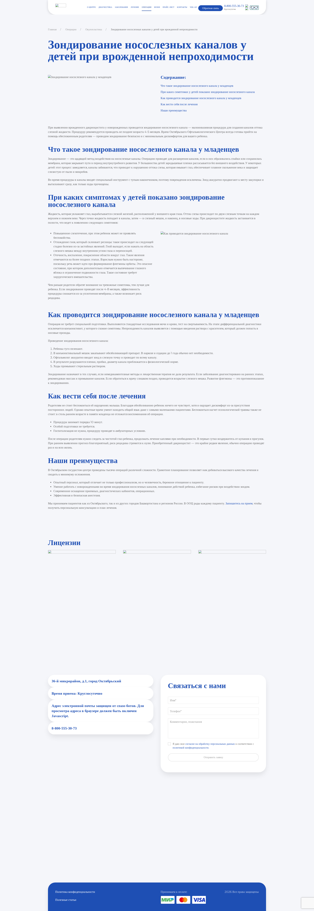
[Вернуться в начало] (60, 7)
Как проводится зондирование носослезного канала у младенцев (201, 98)
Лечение (135, 7)
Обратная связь (210, 8)
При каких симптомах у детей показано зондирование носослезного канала (208, 92)
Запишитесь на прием (239, 503)
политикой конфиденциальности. (191, 747)
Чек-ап (193, 7)
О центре (91, 7)
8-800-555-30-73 (234, 5)
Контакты (182, 7)
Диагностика (105, 7)
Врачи (157, 7)
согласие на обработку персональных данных (210, 743)
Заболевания (121, 7)
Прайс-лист (168, 7)
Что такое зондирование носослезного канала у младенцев (197, 85)
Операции (146, 7)
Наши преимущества (174, 110)
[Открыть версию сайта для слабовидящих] (254, 7)
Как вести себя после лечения (179, 104)
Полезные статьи (65, 900)
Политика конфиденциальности (75, 892)
